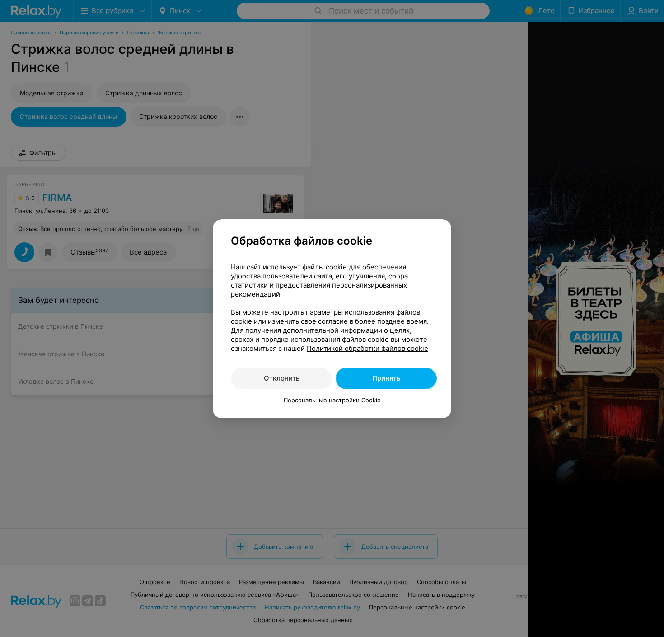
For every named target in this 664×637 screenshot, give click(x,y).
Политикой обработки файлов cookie (367, 348)
